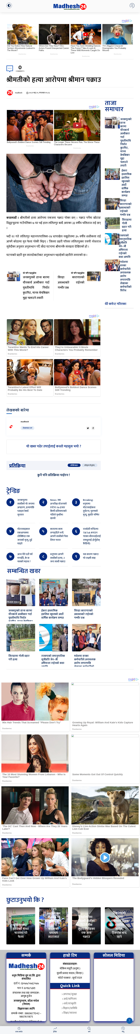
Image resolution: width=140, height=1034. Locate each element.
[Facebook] (93, 428)
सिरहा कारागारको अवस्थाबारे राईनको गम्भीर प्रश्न (83, 614)
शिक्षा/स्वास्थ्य (70, 1013)
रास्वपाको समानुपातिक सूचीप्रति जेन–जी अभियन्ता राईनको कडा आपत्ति (53, 661)
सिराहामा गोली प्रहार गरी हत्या (19, 658)
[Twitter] (88, 428)
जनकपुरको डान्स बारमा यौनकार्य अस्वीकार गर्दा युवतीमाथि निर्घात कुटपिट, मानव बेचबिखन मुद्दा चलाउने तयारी (20, 617)
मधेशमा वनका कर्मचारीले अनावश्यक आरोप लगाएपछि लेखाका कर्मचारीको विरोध (85, 663)
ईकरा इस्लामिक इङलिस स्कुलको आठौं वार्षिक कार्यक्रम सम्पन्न (52, 614)
